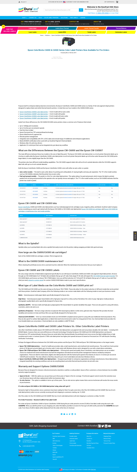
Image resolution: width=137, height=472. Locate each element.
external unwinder (68, 188)
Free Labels (74, 17)
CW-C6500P (35, 197)
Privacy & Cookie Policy (109, 443)
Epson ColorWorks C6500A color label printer (34, 116)
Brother (54, 443)
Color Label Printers (51, 17)
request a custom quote (35, 280)
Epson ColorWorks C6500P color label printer (34, 118)
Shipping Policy (107, 436)
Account (23, 2)
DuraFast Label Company (59, 436)
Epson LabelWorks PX (58, 457)
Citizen (54, 450)
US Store (89, 445)
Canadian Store (90, 447)
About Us (89, 436)
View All (55, 459)
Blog (40, 17)
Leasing (82, 17)
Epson (54, 454)
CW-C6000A (35, 188)
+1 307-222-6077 (27, 446)
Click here (93, 469)
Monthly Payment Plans (93, 443)
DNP (54, 438)
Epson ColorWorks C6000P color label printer (34, 114)
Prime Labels (73, 443)
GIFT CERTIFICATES (109, 2)
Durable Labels (73, 436)
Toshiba (55, 447)
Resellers (89, 441)
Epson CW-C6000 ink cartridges (91, 209)
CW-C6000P (35, 191)
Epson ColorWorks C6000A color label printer (34, 112)
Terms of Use (107, 441)
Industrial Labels (74, 438)
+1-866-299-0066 (102, 13)
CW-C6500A (35, 194)
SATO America (56, 441)
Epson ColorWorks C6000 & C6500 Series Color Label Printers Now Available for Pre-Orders (68, 50)
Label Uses (72, 441)
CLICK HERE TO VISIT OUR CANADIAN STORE (77, 2)
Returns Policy (107, 438)
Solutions (64, 17)
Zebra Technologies (58, 445)
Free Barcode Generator (76, 445)
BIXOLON (55, 452)
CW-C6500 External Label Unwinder (104, 276)
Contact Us (32, 17)
